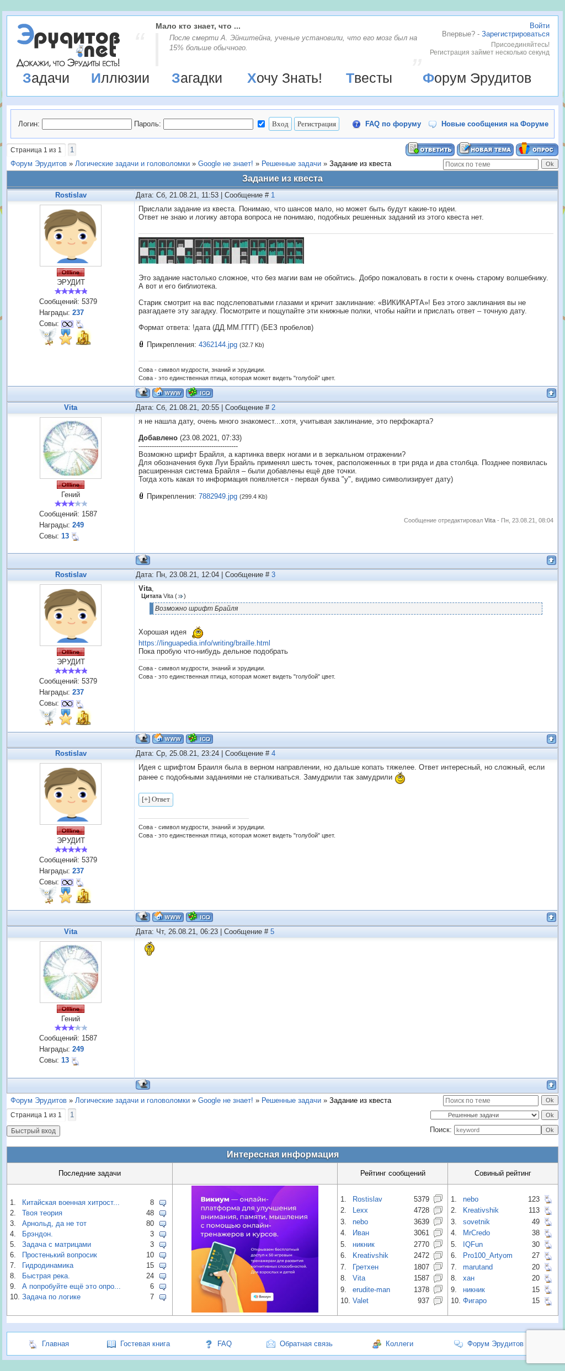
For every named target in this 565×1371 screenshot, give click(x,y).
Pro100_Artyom (488, 1255)
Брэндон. (37, 1234)
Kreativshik (370, 1255)
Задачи (46, 78)
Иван (361, 1233)
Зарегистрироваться (516, 34)
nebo (360, 1222)
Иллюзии (120, 78)
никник (364, 1244)
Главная (55, 1344)
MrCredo (476, 1233)
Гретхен (366, 1267)
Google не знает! (225, 163)
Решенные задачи (291, 163)
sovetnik (476, 1222)
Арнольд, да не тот (54, 1223)
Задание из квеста (360, 163)
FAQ (224, 1344)
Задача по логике (51, 1297)
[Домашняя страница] (168, 392)
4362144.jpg (218, 344)
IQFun (473, 1244)
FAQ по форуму (393, 124)
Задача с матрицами (56, 1244)
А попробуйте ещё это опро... (71, 1286)
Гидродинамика (47, 1265)
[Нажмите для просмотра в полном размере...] (221, 261)
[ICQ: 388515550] (199, 392)
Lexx (360, 1210)
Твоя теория (42, 1213)
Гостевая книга (145, 1344)
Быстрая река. (46, 1276)
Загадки (197, 78)
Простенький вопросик (59, 1255)
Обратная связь (306, 1344)
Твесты (369, 78)
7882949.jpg (218, 496)
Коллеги (399, 1344)
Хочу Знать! (284, 78)
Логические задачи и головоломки (132, 163)
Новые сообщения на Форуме (494, 124)
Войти (540, 26)
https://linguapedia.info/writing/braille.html (204, 643)
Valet (361, 1301)
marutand (478, 1267)
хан (469, 1278)
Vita (70, 407)
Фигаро (475, 1301)
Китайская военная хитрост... (71, 1202)
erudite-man (371, 1289)
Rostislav (71, 195)
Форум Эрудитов (477, 78)
